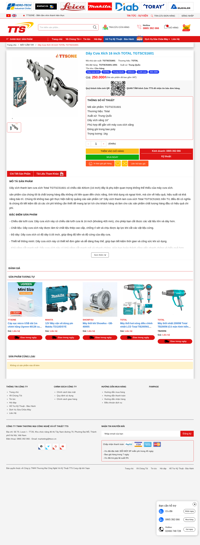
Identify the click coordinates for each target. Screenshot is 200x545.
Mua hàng (189, 520)
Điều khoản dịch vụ (113, 402)
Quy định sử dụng (65, 395)
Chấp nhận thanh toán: (113, 444)
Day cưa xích (93, 72)
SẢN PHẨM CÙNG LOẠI (21, 356)
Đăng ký (187, 433)
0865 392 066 (151, 28)
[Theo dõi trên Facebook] (41, 446)
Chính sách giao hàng (67, 399)
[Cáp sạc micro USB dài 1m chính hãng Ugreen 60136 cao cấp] (25, 299)
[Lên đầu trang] (195, 61)
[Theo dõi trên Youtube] (63, 446)
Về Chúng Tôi (73, 39)
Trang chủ (57, 39)
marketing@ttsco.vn (47, 439)
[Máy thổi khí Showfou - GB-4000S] (100, 299)
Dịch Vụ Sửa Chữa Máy (156, 39)
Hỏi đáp (98, 39)
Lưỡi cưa (142, 72)
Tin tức (86, 39)
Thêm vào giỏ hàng (112, 151)
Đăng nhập (188, 16)
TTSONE (12, 320)
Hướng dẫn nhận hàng (114, 399)
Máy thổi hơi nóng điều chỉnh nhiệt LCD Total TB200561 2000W (136, 326)
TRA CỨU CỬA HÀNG (118, 27)
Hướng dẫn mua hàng (114, 392)
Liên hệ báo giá (138, 163)
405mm (131, 72)
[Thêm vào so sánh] (125, 163)
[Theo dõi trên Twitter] (48, 446)
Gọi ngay (189, 529)
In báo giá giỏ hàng (102, 163)
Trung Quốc (118, 72)
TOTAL (106, 72)
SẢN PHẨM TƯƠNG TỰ (21, 277)
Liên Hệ (176, 39)
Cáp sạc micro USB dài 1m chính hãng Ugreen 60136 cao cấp (24, 326)
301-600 (154, 72)
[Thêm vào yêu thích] (118, 163)
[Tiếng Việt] (8, 15)
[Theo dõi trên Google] (56, 446)
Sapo (87, 468)
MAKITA (49, 320)
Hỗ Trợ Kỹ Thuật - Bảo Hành (119, 39)
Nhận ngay (189, 511)
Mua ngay (112, 157)
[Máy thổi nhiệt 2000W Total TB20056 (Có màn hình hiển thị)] (175, 299)
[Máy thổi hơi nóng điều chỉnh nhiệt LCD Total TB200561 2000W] (137, 299)
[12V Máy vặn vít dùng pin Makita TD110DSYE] (62, 299)
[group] (45, 86)
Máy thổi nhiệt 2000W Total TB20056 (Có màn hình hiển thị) (173, 326)
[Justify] (95, 27)
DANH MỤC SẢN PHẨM (21, 39)
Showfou (88, 320)
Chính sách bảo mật (66, 392)
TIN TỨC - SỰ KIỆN (138, 15)
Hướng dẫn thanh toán (114, 395)
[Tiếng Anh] (14, 15)
